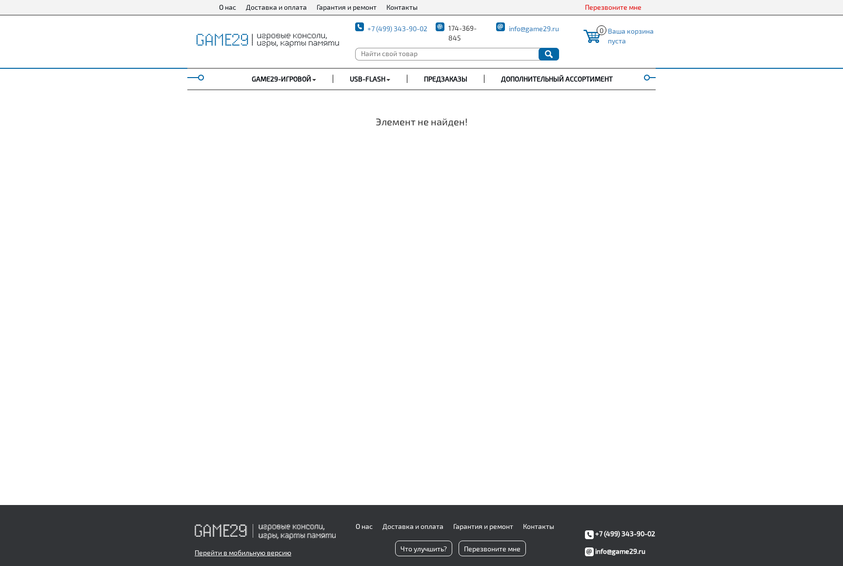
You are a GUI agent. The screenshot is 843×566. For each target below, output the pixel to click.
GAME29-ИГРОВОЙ (281, 79)
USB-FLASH (367, 79)
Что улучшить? (424, 549)
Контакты (402, 7)
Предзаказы (445, 79)
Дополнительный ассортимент (557, 79)
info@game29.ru (534, 28)
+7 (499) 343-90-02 (397, 28)
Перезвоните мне (613, 7)
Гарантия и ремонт (347, 7)
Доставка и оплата (276, 7)
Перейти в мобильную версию (243, 552)
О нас (227, 7)
